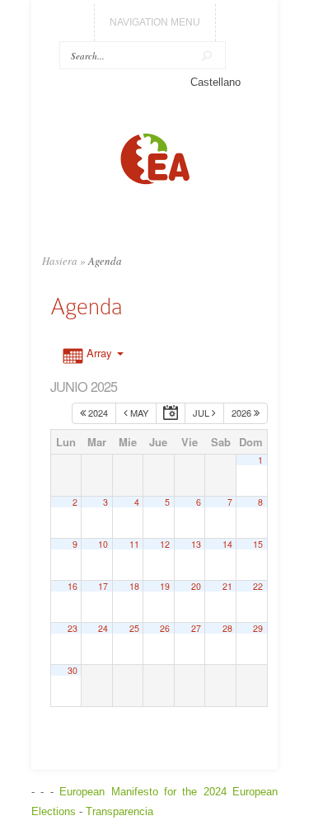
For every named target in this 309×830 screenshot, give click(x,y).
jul (202, 412)
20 (196, 586)
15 (258, 544)
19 (165, 586)
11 (134, 544)
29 (258, 628)
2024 (97, 412)
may (138, 412)
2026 (243, 412)
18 (134, 586)
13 (196, 544)
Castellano (215, 82)
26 (165, 628)
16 (72, 586)
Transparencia (119, 811)
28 (227, 628)
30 (72, 670)
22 (258, 586)
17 (103, 586)
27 (196, 628)
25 (134, 628)
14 (227, 544)
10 (103, 544)
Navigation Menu (155, 22)
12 (165, 544)
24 (103, 628)
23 (72, 628)
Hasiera (59, 260)
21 (227, 586)
